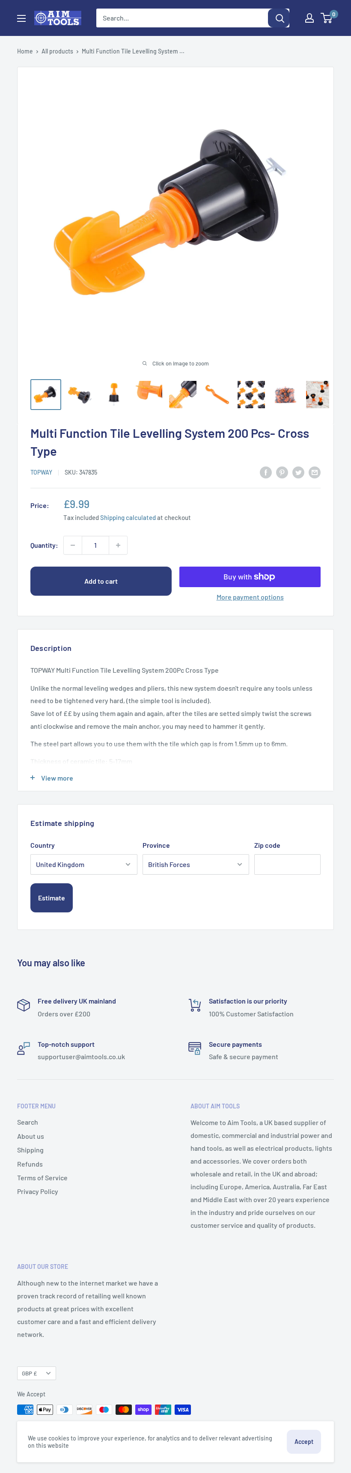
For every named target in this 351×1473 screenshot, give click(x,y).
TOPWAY (41, 472)
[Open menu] (21, 18)
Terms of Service (42, 1177)
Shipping (30, 1150)
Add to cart (101, 581)
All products (57, 51)
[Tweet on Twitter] (298, 471)
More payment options (250, 597)
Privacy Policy (37, 1191)
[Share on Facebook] (266, 471)
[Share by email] (315, 471)
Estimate (51, 898)
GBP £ (29, 1373)
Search (27, 1122)
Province (156, 845)
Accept (303, 1441)
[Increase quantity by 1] (118, 545)
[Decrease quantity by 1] (73, 545)
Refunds (30, 1164)
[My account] (309, 18)
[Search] (278, 18)
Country (42, 845)
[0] (326, 18)
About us (30, 1136)
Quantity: (44, 545)
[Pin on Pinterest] (282, 471)
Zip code (267, 845)
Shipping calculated (128, 517)
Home (25, 51)
